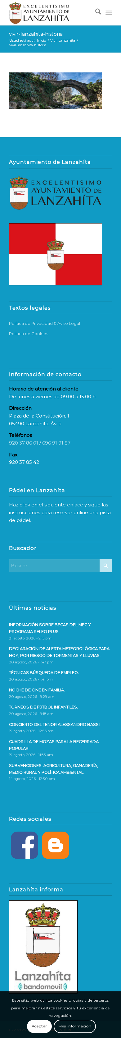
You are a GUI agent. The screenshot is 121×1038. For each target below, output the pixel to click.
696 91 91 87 (56, 443)
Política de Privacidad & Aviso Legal (44, 323)
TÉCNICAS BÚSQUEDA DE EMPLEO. (44, 672)
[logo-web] (50, 12)
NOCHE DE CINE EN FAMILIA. (37, 690)
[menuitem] (95, 12)
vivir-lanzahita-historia (36, 34)
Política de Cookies (28, 333)
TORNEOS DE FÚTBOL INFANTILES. (43, 707)
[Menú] (108, 12)
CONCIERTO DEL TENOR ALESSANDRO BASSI (54, 724)
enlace (75, 505)
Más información (74, 1026)
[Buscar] (95, 12)
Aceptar (39, 1026)
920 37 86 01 (23, 443)
